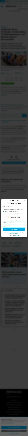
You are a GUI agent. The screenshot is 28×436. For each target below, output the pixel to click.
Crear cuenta (14, 229)
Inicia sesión (17, 235)
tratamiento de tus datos (14, 233)
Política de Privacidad (18, 232)
